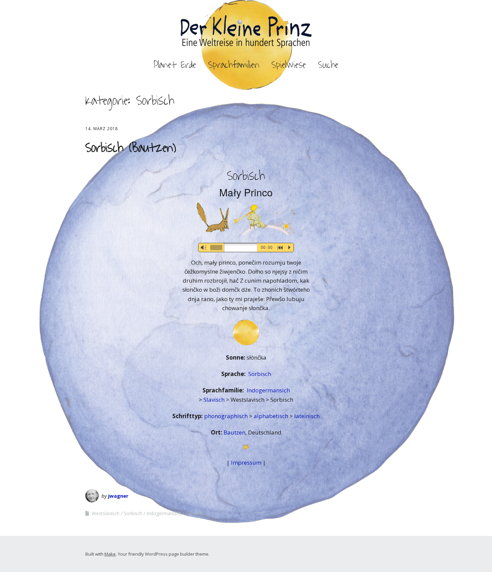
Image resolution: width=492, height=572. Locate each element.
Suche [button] (328, 65)
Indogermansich (268, 390)
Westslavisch (105, 513)
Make (110, 554)
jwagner (118, 495)
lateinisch (307, 416)
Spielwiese (288, 65)
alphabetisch (272, 416)
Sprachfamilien (233, 65)
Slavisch (214, 399)
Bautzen (234, 432)
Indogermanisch (164, 513)
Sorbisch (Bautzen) (130, 148)
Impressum (246, 462)
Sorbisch (259, 374)
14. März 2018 (101, 128)
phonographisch (226, 416)
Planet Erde (175, 65)
